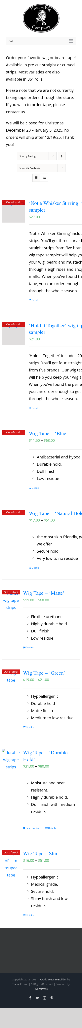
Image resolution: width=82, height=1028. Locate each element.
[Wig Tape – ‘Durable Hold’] (11, 760)
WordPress (41, 989)
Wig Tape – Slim (41, 853)
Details (35, 300)
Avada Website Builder (53, 979)
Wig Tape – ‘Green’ (44, 672)
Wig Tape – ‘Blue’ (48, 433)
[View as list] (44, 178)
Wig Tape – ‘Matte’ (43, 592)
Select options (33, 828)
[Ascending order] (61, 156)
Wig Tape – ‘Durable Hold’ (45, 755)
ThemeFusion (20, 984)
